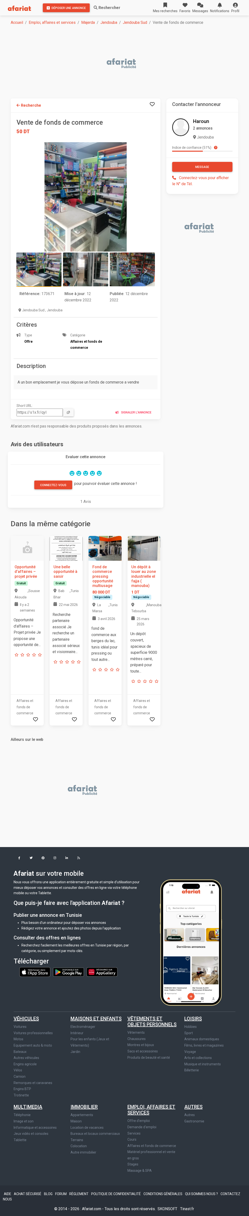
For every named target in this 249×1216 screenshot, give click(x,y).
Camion (20, 1076)
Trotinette (21, 1095)
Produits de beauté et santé (148, 1057)
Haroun (201, 121)
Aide (8, 1194)
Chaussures (136, 1039)
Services (134, 1133)
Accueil (17, 22)
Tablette (20, 1140)
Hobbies (190, 1027)
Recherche (30, 105)
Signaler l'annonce (135, 412)
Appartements (82, 1115)
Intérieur (77, 1033)
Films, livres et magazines (204, 1045)
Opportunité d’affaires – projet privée (26, 571)
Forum (61, 1194)
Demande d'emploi (141, 1127)
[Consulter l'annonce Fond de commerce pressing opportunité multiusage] (105, 548)
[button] (235, 8)
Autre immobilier (83, 1152)
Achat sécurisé (28, 1194)
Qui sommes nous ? (202, 1194)
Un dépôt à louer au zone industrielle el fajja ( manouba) (143, 576)
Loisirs (193, 1019)
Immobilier (84, 1107)
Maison (76, 1121)
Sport (188, 1033)
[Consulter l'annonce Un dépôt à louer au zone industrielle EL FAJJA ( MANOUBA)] (143, 548)
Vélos (18, 1070)
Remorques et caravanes (33, 1083)
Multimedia (28, 1107)
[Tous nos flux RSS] (78, 858)
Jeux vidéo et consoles (31, 1134)
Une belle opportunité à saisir (65, 571)
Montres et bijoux (140, 1045)
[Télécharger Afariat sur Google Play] (69, 972)
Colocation (79, 1146)
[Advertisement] (127, 64)
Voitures (20, 1027)
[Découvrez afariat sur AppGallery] (102, 972)
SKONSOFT (168, 1209)
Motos (18, 1039)
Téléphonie (22, 1115)
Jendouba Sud (135, 22)
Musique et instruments (202, 1064)
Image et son (24, 1121)
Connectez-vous (53, 485)
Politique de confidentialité (116, 1194)
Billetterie (191, 1070)
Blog (48, 1194)
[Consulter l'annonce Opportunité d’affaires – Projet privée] (27, 548)
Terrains (77, 1140)
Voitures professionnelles (33, 1033)
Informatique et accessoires (35, 1127)
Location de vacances (87, 1127)
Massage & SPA (139, 1170)
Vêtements (136, 1032)
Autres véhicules (26, 1058)
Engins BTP (22, 1089)
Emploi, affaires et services (52, 22)
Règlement (79, 1194)
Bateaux (20, 1052)
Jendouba (108, 22)
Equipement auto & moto (33, 1045)
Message (202, 167)
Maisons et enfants (96, 1019)
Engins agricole (25, 1064)
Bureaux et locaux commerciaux (95, 1134)
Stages (132, 1164)
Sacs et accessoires (142, 1051)
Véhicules (26, 1019)
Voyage (190, 1052)
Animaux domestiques (201, 1039)
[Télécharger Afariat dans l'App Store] (35, 972)
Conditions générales (163, 1194)
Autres (193, 1107)
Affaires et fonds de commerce (151, 1146)
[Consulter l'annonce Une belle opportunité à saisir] (66, 548)
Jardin (75, 1052)
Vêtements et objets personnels (152, 1021)
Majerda (88, 22)
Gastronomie (194, 1121)
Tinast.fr (187, 1209)
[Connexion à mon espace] (152, 104)
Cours (131, 1139)
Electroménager (83, 1027)
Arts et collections (198, 1058)
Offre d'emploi (138, 1121)
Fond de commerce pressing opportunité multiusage (102, 576)
